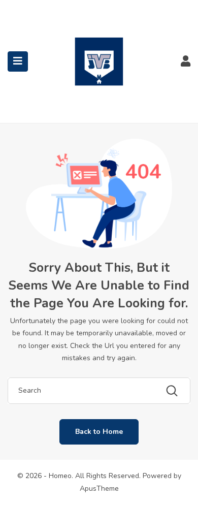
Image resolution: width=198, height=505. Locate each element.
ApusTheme (99, 488)
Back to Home (99, 431)
